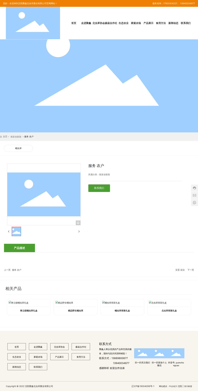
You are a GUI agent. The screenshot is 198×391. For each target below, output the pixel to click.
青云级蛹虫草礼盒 (28, 311)
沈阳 (180, 386)
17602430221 (170, 3)
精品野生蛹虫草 (75, 311)
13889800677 (120, 358)
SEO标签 (188, 386)
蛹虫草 (18, 148)
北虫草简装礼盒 (169, 311)
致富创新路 (16, 136)
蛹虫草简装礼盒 (122, 311)
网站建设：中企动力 (168, 386)
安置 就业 (180, 269)
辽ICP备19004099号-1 (142, 386)
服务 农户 (16, 269)
